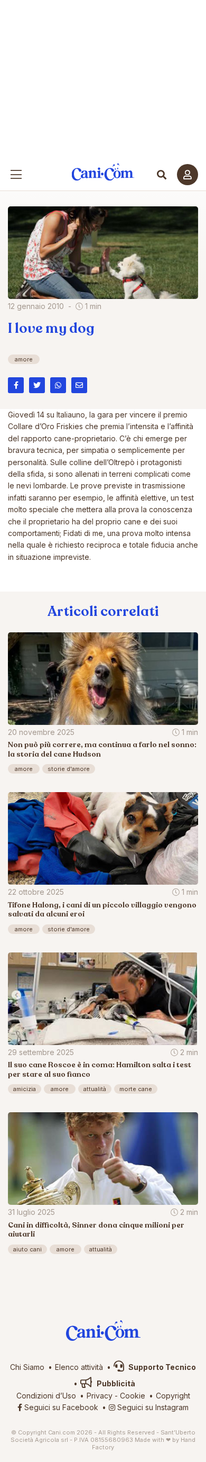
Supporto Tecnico (161, 1367)
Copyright (173, 1395)
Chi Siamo (27, 1367)
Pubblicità (115, 1383)
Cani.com (103, 172)
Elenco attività (79, 1367)
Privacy (100, 1395)
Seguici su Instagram (152, 1407)
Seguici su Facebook (60, 1407)
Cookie (132, 1395)
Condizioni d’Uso (46, 1395)
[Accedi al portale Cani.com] (187, 174)
